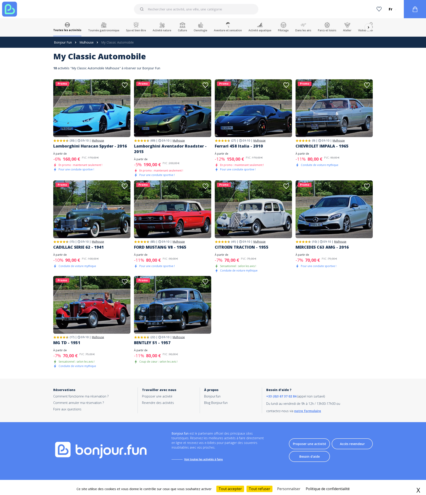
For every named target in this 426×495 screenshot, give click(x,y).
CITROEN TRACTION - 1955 (241, 247)
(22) (152, 337)
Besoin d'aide (309, 456)
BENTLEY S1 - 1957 (152, 342)
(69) (152, 140)
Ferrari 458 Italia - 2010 (239, 146)
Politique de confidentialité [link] (328, 488)
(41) (233, 242)
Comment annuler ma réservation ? (78, 403)
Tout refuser (259, 488)
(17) (72, 337)
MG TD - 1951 (66, 342)
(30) (72, 140)
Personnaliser (288, 488)
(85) (152, 242)
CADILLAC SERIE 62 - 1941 (78, 247)
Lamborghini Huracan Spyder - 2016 (90, 146)
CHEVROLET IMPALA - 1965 (322, 146)
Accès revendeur (352, 444)
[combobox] (196, 9)
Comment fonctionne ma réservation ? (80, 396)
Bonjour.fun (212, 396)
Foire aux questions (67, 409)
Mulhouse (86, 42)
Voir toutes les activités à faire (203, 459)
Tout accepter (230, 488)
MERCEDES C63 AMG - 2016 (322, 247)
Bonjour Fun (63, 42)
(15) (72, 242)
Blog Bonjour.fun (216, 403)
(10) (314, 242)
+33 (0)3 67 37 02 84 (281, 396)
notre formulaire (307, 411)
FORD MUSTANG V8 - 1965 (160, 247)
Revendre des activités (158, 403)
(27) (233, 140)
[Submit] (142, 9)
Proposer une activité (157, 396)
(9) (313, 140)
